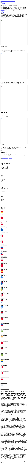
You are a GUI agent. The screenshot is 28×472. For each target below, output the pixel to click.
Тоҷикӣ (13, 398)
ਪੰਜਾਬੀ (11, 397)
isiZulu (12, 399)
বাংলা (25, 394)
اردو (20, 398)
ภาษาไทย (14, 391)
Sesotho (14, 397)
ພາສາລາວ (13, 393)
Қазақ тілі (18, 393)
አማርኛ (11, 394)
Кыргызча (23, 393)
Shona (25, 397)
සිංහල (18, 397)
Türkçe (17, 398)
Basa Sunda (15, 394)
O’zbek (23, 398)
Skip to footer (12, 1)
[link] (4, 4)
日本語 (22, 391)
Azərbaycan (21, 394)
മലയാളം (24, 395)
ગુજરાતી (11, 395)
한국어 (19, 391)
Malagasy (19, 395)
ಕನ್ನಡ (15, 395)
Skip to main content (5, 1)
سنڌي (22, 397)
